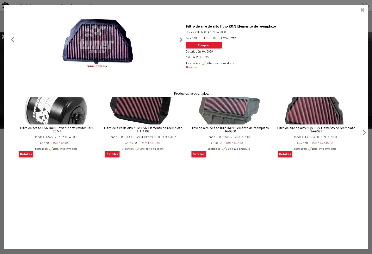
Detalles (26, 154)
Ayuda (192, 67)
